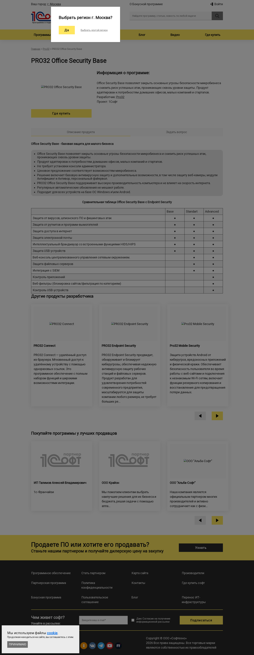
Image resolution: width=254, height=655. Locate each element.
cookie (52, 633)
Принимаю (17, 644)
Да (66, 30)
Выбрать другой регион (94, 30)
